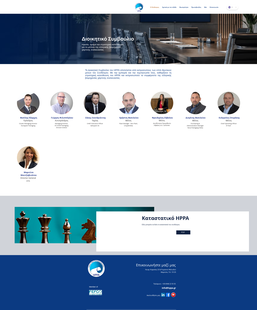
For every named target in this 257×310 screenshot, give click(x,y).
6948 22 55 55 (170, 284)
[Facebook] (168, 295)
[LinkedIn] (163, 295)
